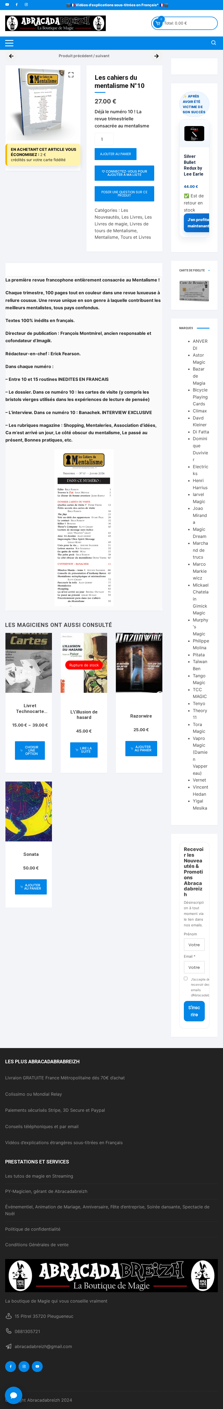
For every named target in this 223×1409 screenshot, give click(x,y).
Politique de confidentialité (32, 1229)
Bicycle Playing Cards (200, 396)
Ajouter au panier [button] (143, 748)
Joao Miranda (200, 515)
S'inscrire (194, 1011)
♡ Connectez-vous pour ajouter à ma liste (124, 173)
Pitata (199, 654)
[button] (71, 75)
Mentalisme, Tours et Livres (123, 237)
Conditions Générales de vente (37, 1244)
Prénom (190, 934)
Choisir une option (31, 750)
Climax (200, 410)
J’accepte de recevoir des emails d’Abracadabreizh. (198, 987)
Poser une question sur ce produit (124, 194)
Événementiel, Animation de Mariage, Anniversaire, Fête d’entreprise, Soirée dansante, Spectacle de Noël (107, 1210)
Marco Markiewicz (200, 571)
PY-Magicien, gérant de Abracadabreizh (46, 1191)
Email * (190, 956)
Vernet (199, 780)
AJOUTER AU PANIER (115, 154)
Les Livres (132, 217)
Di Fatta (201, 431)
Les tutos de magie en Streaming (39, 1176)
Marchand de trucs (200, 550)
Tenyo (199, 703)
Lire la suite (86, 749)
